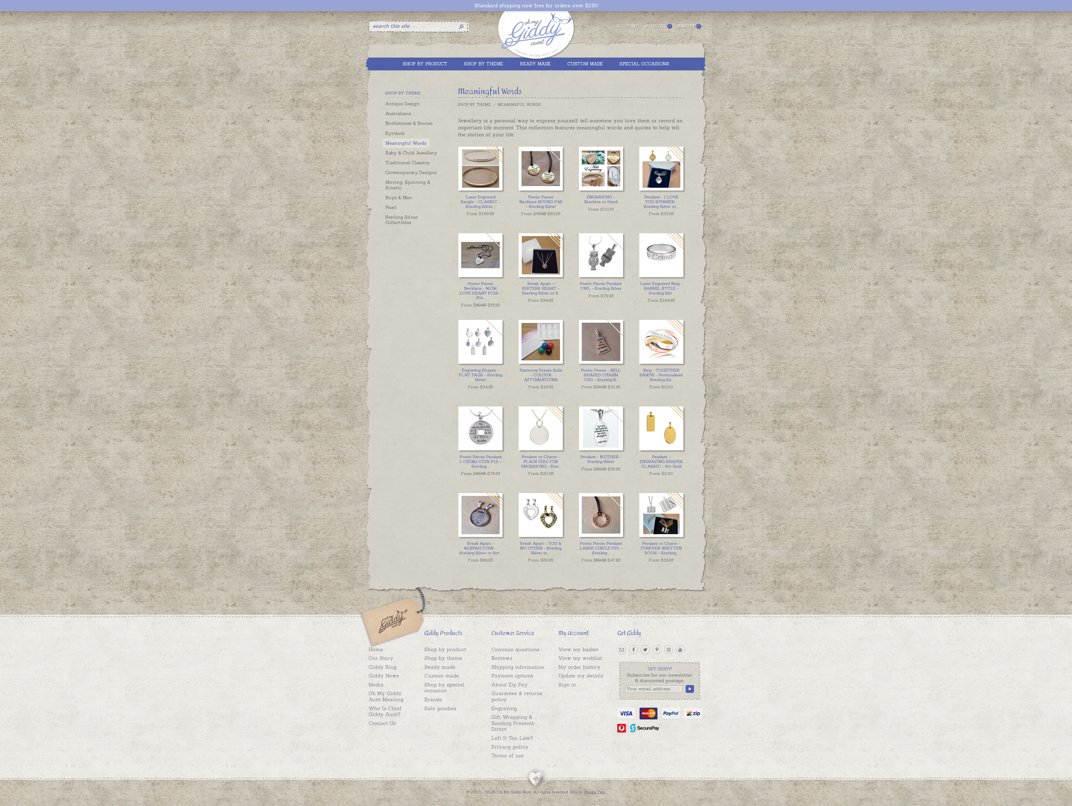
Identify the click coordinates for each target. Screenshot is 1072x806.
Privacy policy (509, 747)
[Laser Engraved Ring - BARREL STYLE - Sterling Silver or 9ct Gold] (661, 255)
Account (627, 25)
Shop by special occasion (444, 687)
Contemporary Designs (411, 172)
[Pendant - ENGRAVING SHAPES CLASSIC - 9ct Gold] (661, 428)
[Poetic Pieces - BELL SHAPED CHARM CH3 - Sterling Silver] (601, 342)
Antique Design (402, 103)
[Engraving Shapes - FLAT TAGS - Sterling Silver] (480, 342)
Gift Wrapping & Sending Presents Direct (512, 723)
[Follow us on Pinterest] (656, 649)
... (481, 201)
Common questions (515, 649)
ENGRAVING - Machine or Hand (601, 199)
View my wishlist (580, 658)
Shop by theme (443, 658)
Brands (433, 699)
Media (376, 684)
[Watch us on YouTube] (680, 649)
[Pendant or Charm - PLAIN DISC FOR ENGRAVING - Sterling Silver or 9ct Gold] (541, 428)
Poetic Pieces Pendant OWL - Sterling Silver (601, 286)
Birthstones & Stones (409, 123)
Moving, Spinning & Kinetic (407, 184)
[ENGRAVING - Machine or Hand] (601, 169)
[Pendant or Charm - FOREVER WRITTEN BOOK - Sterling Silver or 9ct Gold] (661, 515)
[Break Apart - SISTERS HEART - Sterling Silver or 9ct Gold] (541, 255)
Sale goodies (440, 708)
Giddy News (383, 675)
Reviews (501, 658)
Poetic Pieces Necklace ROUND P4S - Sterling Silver (541, 201)
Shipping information (517, 667)
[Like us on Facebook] (633, 649)
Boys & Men (398, 197)
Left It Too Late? (512, 738)
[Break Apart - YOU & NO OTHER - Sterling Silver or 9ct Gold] (541, 515)
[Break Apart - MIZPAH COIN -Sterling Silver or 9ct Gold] (480, 515)
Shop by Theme (474, 104)
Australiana (398, 113)
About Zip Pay (509, 684)
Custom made (441, 675)
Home (375, 649)
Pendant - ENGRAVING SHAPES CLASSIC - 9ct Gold (661, 461)
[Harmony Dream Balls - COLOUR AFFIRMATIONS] (541, 342)
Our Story (380, 658)
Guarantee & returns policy (516, 696)
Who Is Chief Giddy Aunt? (384, 711)
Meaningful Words (406, 143)
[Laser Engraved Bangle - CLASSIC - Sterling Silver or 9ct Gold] (480, 169)
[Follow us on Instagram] (668, 649)
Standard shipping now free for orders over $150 (536, 6)
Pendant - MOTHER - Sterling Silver (601, 459)
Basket (689, 25)
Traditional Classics (407, 162)
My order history (579, 667)
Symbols (395, 133)
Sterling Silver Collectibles (401, 219)
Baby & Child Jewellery (411, 153)
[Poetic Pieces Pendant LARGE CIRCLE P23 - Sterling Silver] (601, 515)
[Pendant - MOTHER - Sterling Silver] (601, 428)
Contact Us (382, 723)
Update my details (580, 675)
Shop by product (445, 649)
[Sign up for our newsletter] (621, 649)
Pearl (390, 207)
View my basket (578, 649)
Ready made (439, 667)
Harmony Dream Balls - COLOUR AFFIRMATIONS (541, 375)
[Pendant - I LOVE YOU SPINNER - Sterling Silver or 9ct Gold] (661, 169)
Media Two (594, 792)
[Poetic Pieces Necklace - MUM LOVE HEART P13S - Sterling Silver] (480, 255)
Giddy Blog (382, 667)
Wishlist (657, 25)
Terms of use (507, 755)
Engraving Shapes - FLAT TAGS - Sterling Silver (480, 375)
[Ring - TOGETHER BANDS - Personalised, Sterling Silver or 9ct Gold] (661, 342)
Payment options (512, 675)
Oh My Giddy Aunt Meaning (385, 696)
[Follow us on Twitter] (645, 649)
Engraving (504, 708)
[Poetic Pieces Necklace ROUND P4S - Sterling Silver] (541, 169)
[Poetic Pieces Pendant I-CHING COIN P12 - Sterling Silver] (480, 428)
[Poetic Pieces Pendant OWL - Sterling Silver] (601, 255)
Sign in (567, 684)
